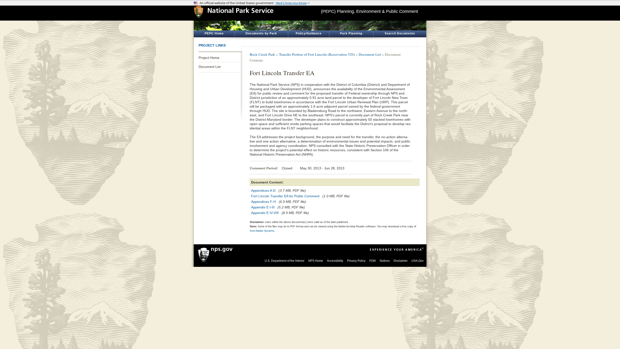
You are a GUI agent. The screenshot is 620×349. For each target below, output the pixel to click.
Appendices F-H (263, 202)
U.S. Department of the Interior (284, 260)
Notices (385, 260)
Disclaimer (401, 260)
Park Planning (351, 33)
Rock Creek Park (262, 54)
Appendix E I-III (263, 207)
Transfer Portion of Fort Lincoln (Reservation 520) (317, 54)
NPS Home (315, 260)
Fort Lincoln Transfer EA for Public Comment (285, 196)
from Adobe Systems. (262, 230)
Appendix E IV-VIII (265, 213)
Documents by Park (261, 33)
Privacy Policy (356, 260)
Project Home (209, 58)
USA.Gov (417, 260)
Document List (210, 67)
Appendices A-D (263, 190)
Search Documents (400, 33)
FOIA (372, 260)
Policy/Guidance (309, 33)
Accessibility (335, 260)
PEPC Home (214, 33)
